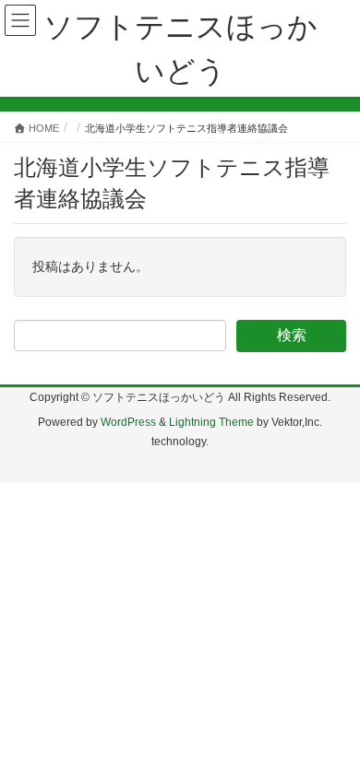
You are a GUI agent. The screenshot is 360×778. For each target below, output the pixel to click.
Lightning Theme (211, 422)
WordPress (128, 422)
